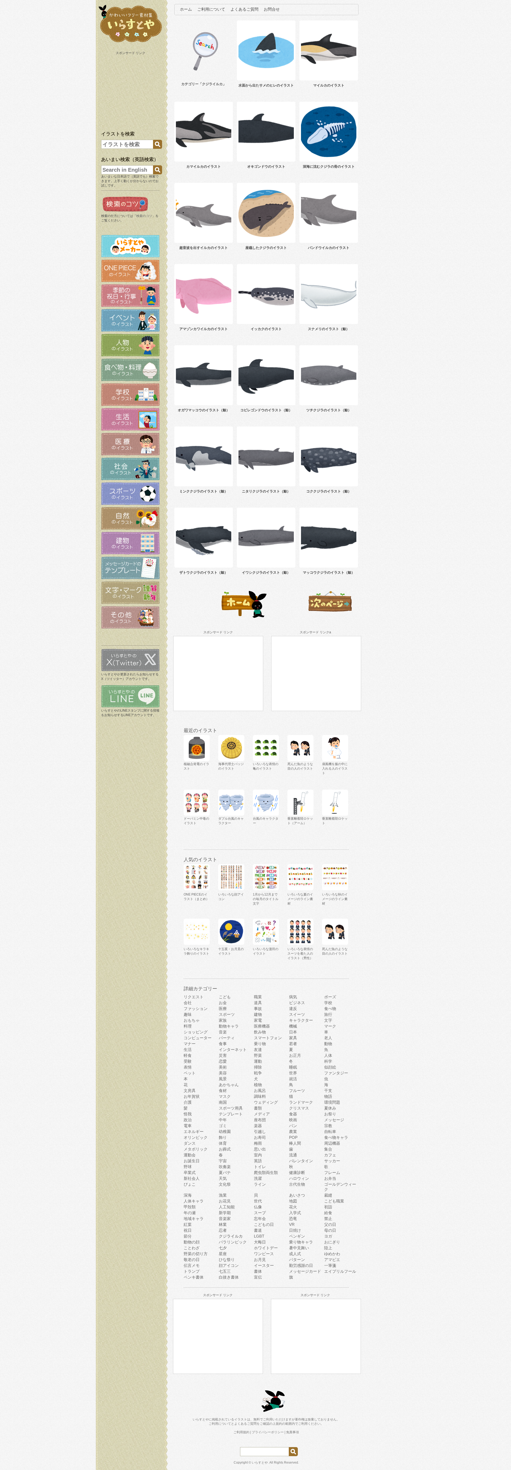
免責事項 (292, 1432)
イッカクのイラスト (266, 329)
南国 (223, 1102)
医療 (223, 1008)
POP (293, 1137)
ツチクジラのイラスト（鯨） (328, 410)
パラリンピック (233, 1242)
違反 (293, 1008)
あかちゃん (229, 1084)
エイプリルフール (340, 1271)
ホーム (186, 9)
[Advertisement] (131, 90)
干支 (328, 1090)
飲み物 (260, 1032)
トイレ (260, 1166)
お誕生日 (192, 1161)
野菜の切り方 (196, 1253)
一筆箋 (330, 1265)
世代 (258, 1201)
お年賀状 (192, 1096)
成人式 (295, 1253)
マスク (225, 1096)
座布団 (260, 1120)
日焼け (295, 1230)
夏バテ (225, 1172)
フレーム (332, 1172)
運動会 (190, 1155)
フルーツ (297, 1090)
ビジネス (297, 1002)
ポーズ (330, 997)
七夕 (223, 1248)
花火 (293, 1207)
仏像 (258, 1207)
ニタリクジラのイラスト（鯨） (266, 491)
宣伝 (258, 1277)
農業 (293, 1131)
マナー (190, 1043)
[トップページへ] (130, 42)
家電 (258, 1020)
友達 (258, 1049)
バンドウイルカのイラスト (328, 248)
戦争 (258, 1073)
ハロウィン (299, 1178)
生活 (188, 1049)
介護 (188, 1102)
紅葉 (188, 1224)
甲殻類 (190, 1207)
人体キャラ (194, 1201)
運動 (258, 1061)
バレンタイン (301, 1161)
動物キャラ (229, 1026)
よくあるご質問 (244, 9)
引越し (260, 1131)
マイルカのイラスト (328, 85)
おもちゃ (192, 1020)
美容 (223, 1073)
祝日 (188, 1230)
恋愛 (223, 1061)
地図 (293, 1201)
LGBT (259, 1236)
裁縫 (328, 1195)
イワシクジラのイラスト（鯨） (266, 572)
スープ (260, 1212)
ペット (190, 1073)
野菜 (258, 1055)
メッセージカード (305, 1271)
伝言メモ (192, 1265)
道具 (258, 1002)
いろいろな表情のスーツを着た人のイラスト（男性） (300, 953)
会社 (188, 1002)
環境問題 (332, 1102)
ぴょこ (190, 1184)
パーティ (227, 1038)
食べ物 (330, 1008)
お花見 (225, 1201)
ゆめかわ (332, 1253)
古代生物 (297, 1184)
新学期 (225, 1212)
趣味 (188, 1014)
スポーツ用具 (231, 1108)
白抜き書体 (229, 1277)
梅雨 (258, 1143)
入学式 (295, 1212)
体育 (223, 1143)
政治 (188, 1120)
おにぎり (332, 1242)
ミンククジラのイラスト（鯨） (203, 491)
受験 (188, 1061)
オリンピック (196, 1137)
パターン (297, 1259)
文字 (328, 1020)
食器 (293, 1114)
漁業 (223, 1195)
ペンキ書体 (194, 1277)
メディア (262, 1114)
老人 (328, 1038)
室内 (258, 1155)
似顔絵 (330, 1067)
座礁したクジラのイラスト (266, 248)
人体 (328, 1055)
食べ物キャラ (336, 1137)
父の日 (330, 1224)
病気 (293, 997)
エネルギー (194, 1131)
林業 (223, 1224)
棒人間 (295, 1143)
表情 (188, 1067)
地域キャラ (194, 1218)
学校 (328, 1002)
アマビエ (332, 1259)
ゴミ (223, 1125)
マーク (330, 1026)
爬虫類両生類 (266, 1172)
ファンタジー (336, 1073)
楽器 (258, 1125)
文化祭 (225, 1184)
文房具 (190, 1090)
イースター (264, 1265)
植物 (258, 1084)
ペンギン (297, 1236)
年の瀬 (190, 1212)
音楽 (223, 1032)
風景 (223, 1079)
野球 (188, 1166)
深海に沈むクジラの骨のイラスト (329, 167)
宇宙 (223, 1161)
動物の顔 (192, 1242)
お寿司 (260, 1137)
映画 (293, 1120)
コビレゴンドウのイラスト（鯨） (266, 410)
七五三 (225, 1271)
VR (292, 1224)
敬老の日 (192, 1259)
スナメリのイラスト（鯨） (328, 329)
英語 (258, 1161)
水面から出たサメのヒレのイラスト (266, 85)
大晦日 (260, 1242)
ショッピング (196, 1032)
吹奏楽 (225, 1166)
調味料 (260, 1096)
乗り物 (260, 1043)
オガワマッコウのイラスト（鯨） (204, 410)
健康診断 (297, 1172)
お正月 (295, 1055)
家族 (223, 1020)
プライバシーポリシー (268, 1432)
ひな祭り (227, 1259)
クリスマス (299, 1108)
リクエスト (194, 997)
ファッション (196, 1008)
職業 (258, 997)
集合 (328, 1149)
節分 (188, 1236)
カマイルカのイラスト (203, 167)
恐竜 (293, 1218)
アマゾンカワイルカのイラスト (203, 329)
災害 (223, 1055)
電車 (188, 1125)
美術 (223, 1067)
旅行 (328, 1014)
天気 (223, 1178)
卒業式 (190, 1172)
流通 (293, 1155)
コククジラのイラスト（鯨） (328, 491)
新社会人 (192, 1178)
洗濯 (258, 1178)
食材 (223, 1090)
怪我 (188, 1114)
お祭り (330, 1114)
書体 (258, 1271)
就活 (293, 1079)
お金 (223, 1002)
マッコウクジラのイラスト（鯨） (329, 572)
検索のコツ (144, 216)
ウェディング (266, 1102)
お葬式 (225, 1149)
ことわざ (192, 1248)
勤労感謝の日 (301, 1265)
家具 (293, 1038)
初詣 (328, 1207)
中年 (223, 1120)
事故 (258, 1008)
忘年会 (260, 1218)
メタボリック (196, 1149)
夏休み (330, 1108)
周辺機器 (332, 1143)
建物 (258, 1014)
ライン (260, 1184)
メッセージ (334, 1120)
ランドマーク (301, 1102)
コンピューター (198, 1038)
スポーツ (227, 1014)
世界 (293, 1073)
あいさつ (297, 1195)
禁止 (328, 1218)
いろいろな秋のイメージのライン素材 (335, 899)
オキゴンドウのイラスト (266, 167)
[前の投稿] (330, 617)
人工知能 (227, 1207)
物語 (328, 1096)
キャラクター (301, 1020)
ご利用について (211, 9)
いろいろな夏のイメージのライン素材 (300, 899)
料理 (188, 1026)
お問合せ (272, 9)
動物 (328, 1043)
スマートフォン (268, 1038)
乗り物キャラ (301, 1242)
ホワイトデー (266, 1248)
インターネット (233, 1049)
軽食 (188, 1055)
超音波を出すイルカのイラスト (203, 248)
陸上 (328, 1248)
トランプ (192, 1271)
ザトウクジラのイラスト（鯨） (203, 572)
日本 (293, 1032)
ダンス (190, 1143)
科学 (328, 1061)
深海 (188, 1195)
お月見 (260, 1259)
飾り (223, 1137)
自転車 (330, 1131)
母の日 (330, 1230)
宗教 (328, 1125)
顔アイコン (229, 1265)
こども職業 (334, 1201)
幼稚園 (225, 1131)
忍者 (223, 1230)
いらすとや (260, 1462)
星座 (223, 1253)
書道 (258, 1230)
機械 (293, 1026)
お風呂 (260, 1090)
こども (225, 997)
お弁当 (330, 1178)
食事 (223, 1043)
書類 (258, 1108)
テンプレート (231, 1114)
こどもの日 (264, 1224)
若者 (293, 1043)
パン (293, 1125)
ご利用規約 (241, 1432)
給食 (328, 1212)
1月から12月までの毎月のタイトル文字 (265, 899)
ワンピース (264, 1253)
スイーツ (297, 1014)
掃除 (258, 1067)
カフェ (330, 1155)
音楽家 (225, 1218)
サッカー (332, 1161)
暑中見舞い (299, 1248)
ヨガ (328, 1236)
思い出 (260, 1149)
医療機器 (262, 1026)
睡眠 (293, 1067)
